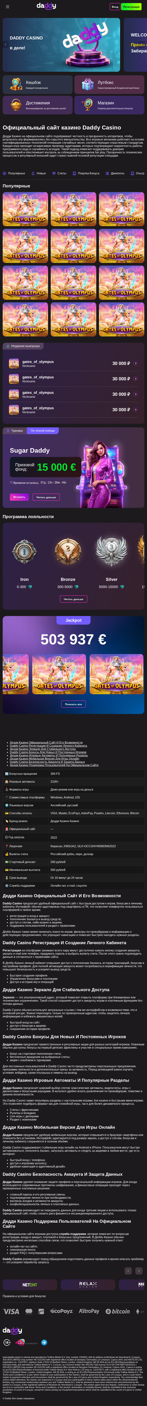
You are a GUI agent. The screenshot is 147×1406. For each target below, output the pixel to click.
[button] (5, 44)
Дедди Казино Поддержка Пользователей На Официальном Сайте (54, 765)
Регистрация (131, 6)
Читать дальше (46, 497)
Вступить (19, 497)
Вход (115, 6)
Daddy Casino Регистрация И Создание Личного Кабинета (48, 745)
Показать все (73, 704)
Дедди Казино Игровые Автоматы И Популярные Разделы (49, 755)
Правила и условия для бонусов (24, 1296)
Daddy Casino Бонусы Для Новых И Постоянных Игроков (48, 752)
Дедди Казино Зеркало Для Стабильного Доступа (43, 749)
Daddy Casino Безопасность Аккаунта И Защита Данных (47, 761)
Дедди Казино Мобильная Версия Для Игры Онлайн (44, 758)
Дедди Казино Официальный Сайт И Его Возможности (46, 742)
